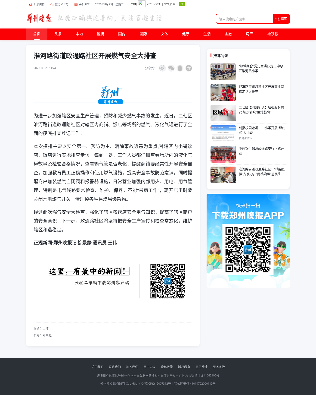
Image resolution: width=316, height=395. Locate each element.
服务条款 (219, 367)
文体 (164, 34)
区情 (100, 34)
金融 (228, 34)
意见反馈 (201, 367)
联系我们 (115, 367)
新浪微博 (39, 4)
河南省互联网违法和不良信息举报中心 (156, 375)
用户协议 (149, 367)
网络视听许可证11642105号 (200, 375)
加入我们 (132, 367)
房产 (249, 34)
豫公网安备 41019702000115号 (195, 383)
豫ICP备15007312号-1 (158, 383)
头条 (58, 34)
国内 (122, 34)
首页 (36, 34)
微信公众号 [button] (62, 4)
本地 (79, 34)
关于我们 (97, 367)
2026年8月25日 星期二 (109, 4)
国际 (143, 34)
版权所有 (184, 367)
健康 (185, 34)
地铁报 (272, 34)
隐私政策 (167, 367)
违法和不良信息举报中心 (113, 375)
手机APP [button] (84, 4)
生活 (207, 34)
